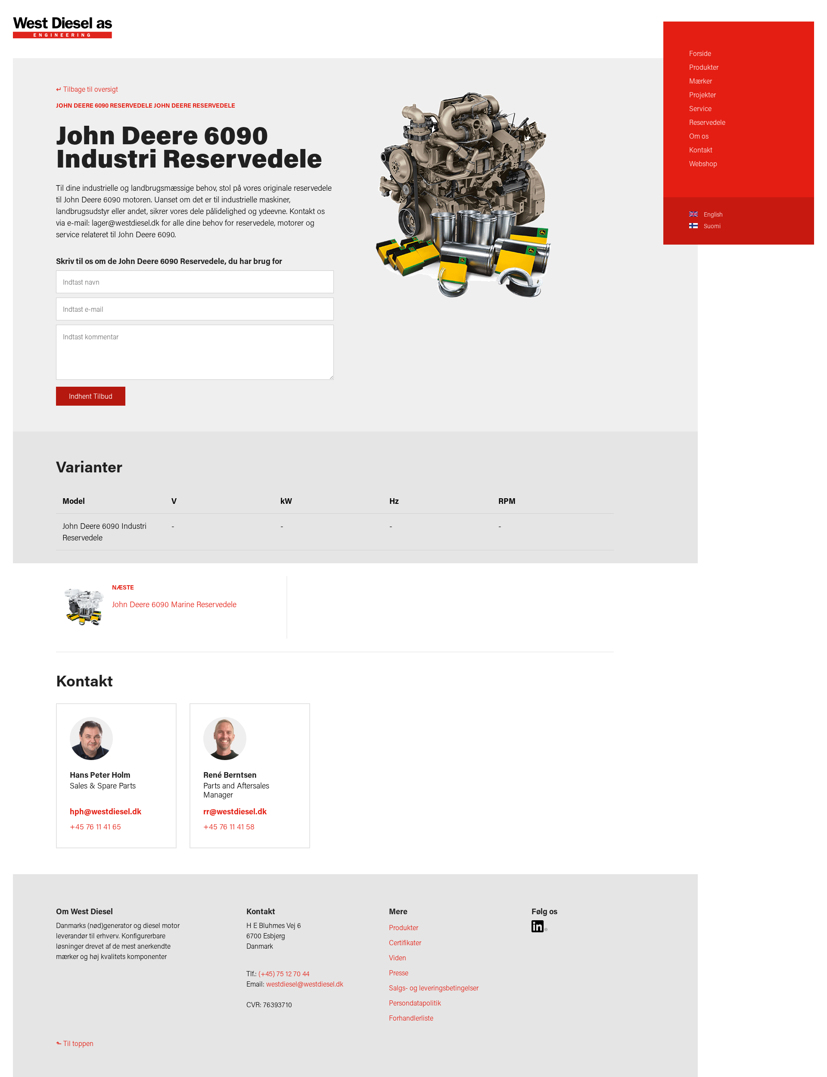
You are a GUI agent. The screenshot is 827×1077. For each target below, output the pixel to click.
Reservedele (707, 122)
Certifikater (405, 942)
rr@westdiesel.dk (235, 811)
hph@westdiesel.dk (105, 811)
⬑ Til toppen (74, 1043)
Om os (699, 135)
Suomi (711, 226)
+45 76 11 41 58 (229, 826)
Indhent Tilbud (90, 395)
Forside (700, 53)
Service (700, 108)
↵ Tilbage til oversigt (87, 88)
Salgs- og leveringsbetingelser (434, 987)
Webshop (703, 163)
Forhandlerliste (411, 1017)
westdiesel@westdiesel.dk (304, 983)
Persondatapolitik (415, 1002)
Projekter (702, 94)
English (712, 214)
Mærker (700, 80)
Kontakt (700, 149)
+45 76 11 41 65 (95, 826)
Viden (397, 957)
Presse (398, 972)
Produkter (703, 66)
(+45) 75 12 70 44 (283, 973)
